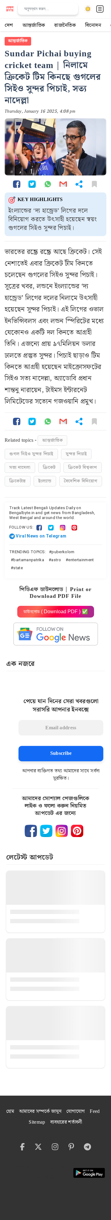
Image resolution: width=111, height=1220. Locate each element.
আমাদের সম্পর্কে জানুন (40, 1111)
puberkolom (62, 552)
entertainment (81, 560)
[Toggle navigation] (100, 9)
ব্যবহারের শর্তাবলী (66, 1122)
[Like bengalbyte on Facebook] (31, 831)
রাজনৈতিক (65, 25)
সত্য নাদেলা (20, 467)
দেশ (9, 25)
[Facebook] (39, 527)
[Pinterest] (74, 527)
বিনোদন (93, 25)
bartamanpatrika (28, 560)
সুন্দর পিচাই (76, 454)
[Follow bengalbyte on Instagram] (62, 831)
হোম (10, 1111)
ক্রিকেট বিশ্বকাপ (82, 467)
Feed (95, 1111)
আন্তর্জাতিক (34, 25)
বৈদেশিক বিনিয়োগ (80, 481)
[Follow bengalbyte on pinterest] (77, 831)
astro (56, 560)
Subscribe (61, 753)
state (18, 568)
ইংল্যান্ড (44, 481)
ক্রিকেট (49, 467)
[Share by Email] (63, 184)
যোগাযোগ (75, 1111)
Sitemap (37, 1122)
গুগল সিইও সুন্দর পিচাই (31, 454)
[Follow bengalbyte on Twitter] (46, 831)
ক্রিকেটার (17, 481)
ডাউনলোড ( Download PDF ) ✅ (55, 611)
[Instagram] (62, 527)
